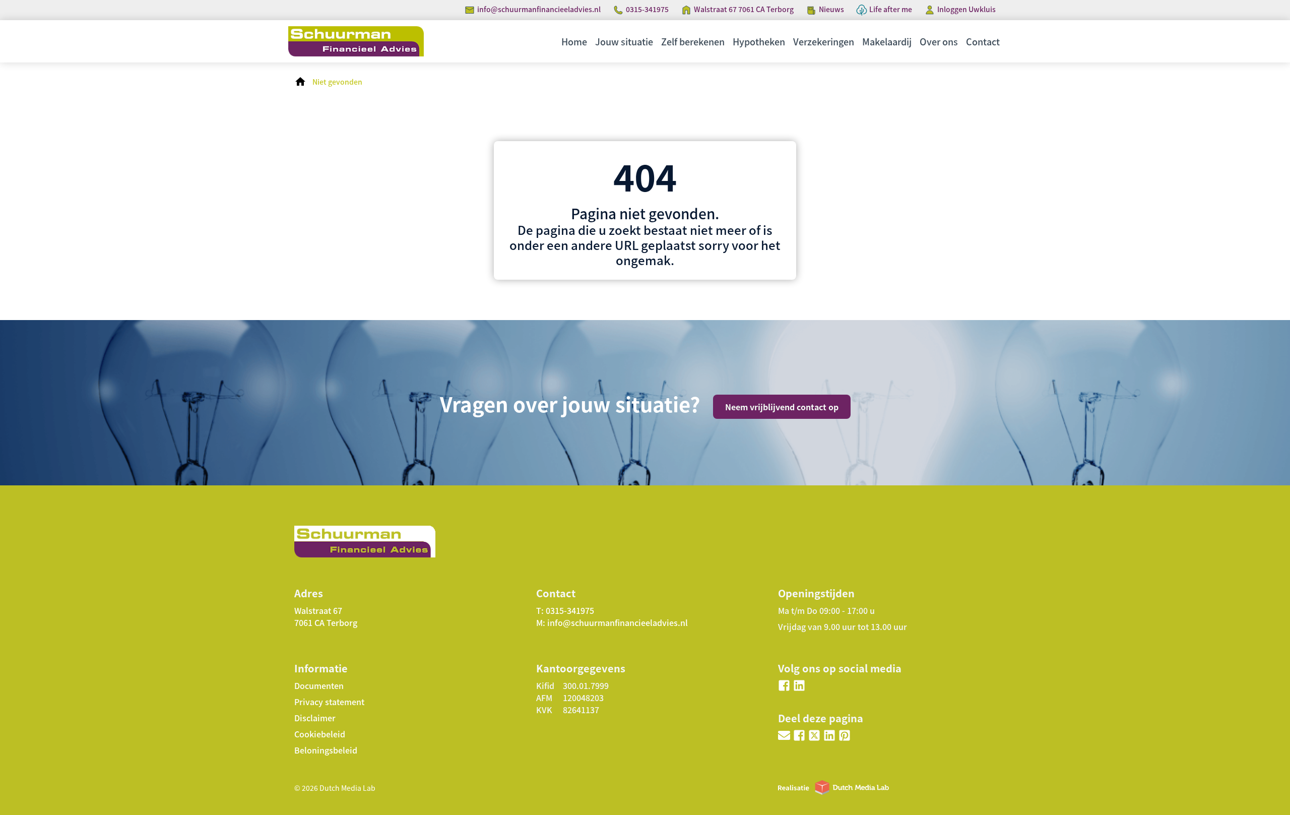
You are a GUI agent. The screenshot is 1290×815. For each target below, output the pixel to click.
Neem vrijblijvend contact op (781, 407)
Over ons (939, 41)
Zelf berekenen (693, 41)
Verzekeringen (823, 41)
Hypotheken (759, 41)
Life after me (890, 9)
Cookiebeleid (319, 734)
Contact (983, 41)
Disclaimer (315, 718)
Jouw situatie (624, 41)
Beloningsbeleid (325, 750)
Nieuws (831, 9)
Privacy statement (329, 702)
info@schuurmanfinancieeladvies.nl (539, 9)
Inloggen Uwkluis (966, 9)
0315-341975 (647, 9)
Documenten (319, 685)
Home (574, 41)
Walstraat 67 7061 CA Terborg (744, 9)
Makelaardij (887, 41)
